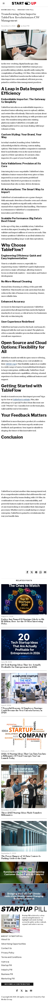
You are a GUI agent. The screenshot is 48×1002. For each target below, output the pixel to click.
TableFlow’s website (21, 399)
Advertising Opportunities (13, 944)
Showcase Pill (8, 10)
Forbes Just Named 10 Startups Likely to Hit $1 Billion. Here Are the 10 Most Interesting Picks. (22, 621)
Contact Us (6, 948)
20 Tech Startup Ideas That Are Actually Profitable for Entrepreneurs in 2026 (21, 666)
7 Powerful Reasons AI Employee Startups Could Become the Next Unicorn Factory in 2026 (21, 710)
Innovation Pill (25, 10)
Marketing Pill (8, 978)
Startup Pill (6, 965)
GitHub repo (11, 364)
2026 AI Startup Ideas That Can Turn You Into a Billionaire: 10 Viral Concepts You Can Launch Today (23, 756)
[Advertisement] (24, 466)
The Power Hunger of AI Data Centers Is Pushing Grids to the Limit (21, 857)
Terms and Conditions (11, 957)
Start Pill (26, 26)
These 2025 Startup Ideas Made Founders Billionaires (21, 814)
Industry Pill (6, 970)
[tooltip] (27, 572)
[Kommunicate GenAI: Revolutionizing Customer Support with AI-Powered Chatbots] (24, 872)
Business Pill (7, 974)
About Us (5, 939)
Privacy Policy (7, 953)
